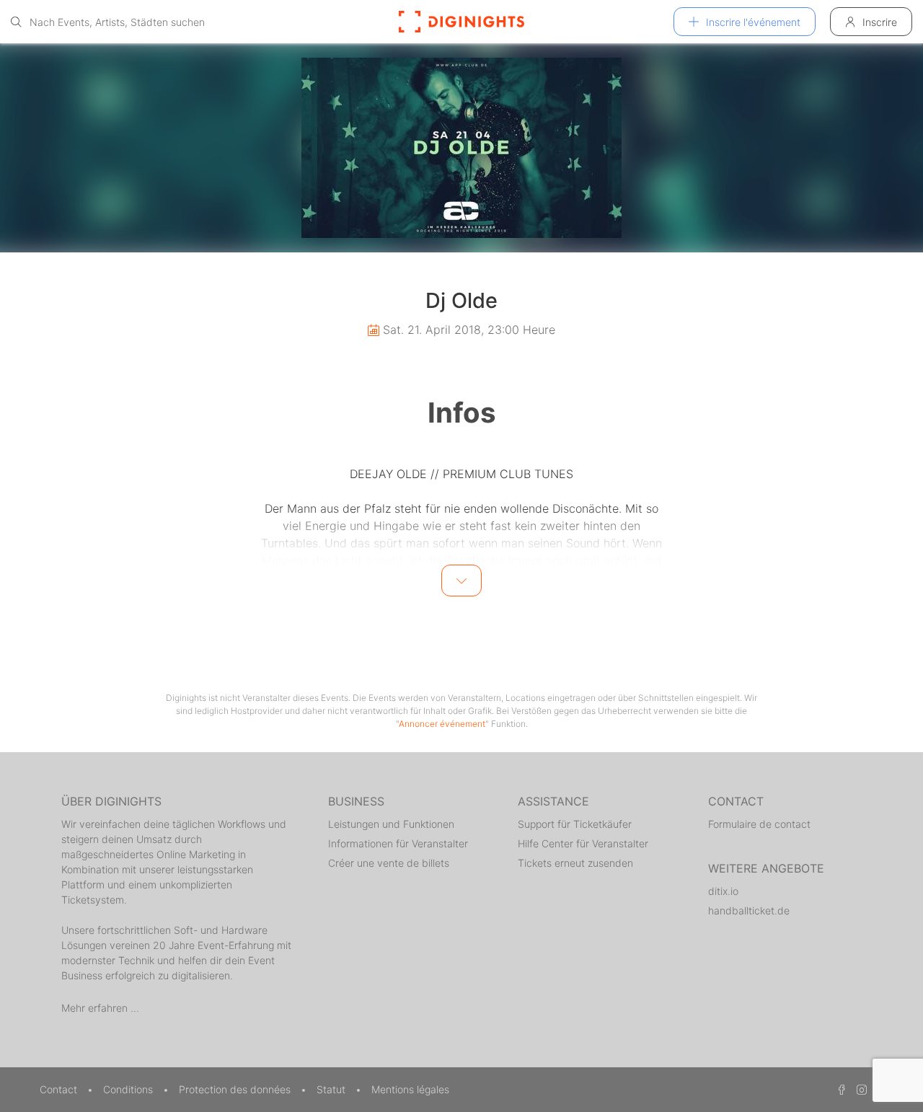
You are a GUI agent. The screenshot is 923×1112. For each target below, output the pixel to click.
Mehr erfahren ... (100, 1008)
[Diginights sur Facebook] (839, 1089)
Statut (332, 1089)
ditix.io (723, 891)
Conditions (129, 1089)
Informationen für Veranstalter (398, 843)
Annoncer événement (442, 723)
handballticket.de (749, 910)
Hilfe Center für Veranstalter (583, 843)
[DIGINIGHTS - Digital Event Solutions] (461, 21)
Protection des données (236, 1089)
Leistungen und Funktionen (391, 824)
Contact (60, 1089)
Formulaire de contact (759, 824)
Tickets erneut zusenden (575, 863)
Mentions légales (410, 1089)
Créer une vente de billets (388, 863)
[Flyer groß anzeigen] (461, 148)
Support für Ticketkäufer (575, 824)
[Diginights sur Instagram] (859, 1089)
